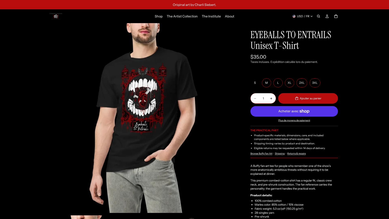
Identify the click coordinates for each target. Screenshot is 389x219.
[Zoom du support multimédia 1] (143, 118)
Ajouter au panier (310, 98)
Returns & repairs (296, 153)
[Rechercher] (318, 16)
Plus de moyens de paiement (294, 120)
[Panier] (335, 16)
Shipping (280, 153)
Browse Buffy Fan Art (261, 153)
